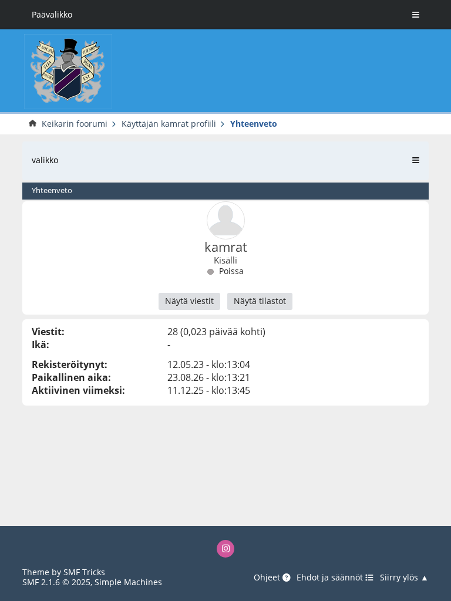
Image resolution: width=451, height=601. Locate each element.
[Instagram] (226, 549)
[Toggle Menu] (415, 14)
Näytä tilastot (260, 300)
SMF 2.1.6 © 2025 (56, 582)
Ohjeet (268, 577)
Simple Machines (128, 582)
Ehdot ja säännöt (331, 577)
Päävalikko (52, 14)
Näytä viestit (189, 300)
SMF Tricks (84, 572)
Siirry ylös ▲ (404, 577)
